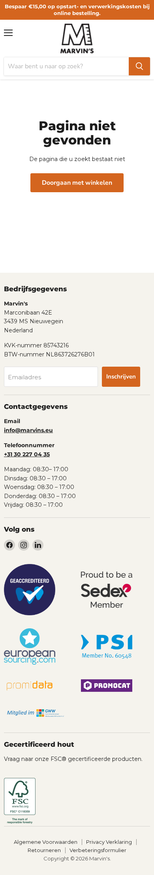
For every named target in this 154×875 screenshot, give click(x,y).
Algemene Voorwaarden (45, 842)
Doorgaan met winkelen (77, 182)
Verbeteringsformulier (97, 850)
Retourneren (44, 850)
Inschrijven (121, 376)
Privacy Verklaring (109, 842)
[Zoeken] (139, 66)
